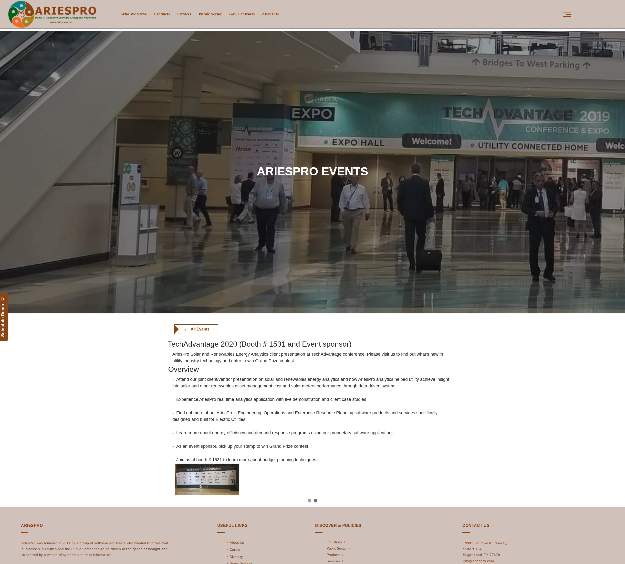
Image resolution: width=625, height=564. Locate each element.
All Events (196, 329)
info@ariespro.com (478, 561)
